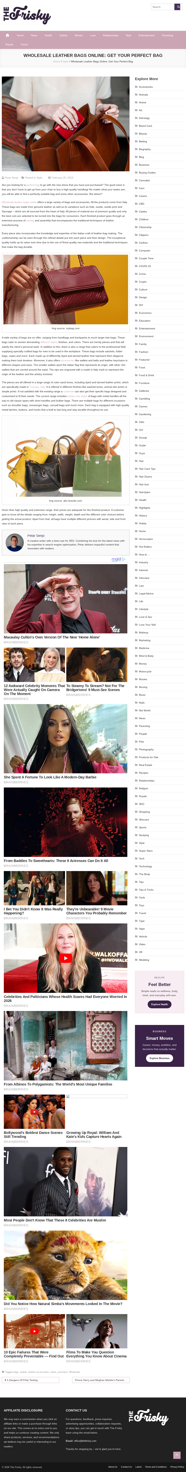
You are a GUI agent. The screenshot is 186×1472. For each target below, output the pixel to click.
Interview (144, 577)
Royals (9, 44)
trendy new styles (77, 396)
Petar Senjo (11, 177)
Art (140, 110)
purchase (63, 1372)
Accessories (146, 86)
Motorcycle (145, 671)
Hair (141, 461)
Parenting (167, 35)
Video (142, 944)
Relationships (110, 35)
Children (144, 219)
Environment (146, 336)
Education (144, 320)
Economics (145, 312)
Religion (143, 788)
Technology (145, 866)
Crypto (143, 281)
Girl (141, 429)
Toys (141, 905)
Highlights (144, 507)
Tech (141, 858)
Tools (142, 897)
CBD (141, 203)
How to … (144, 554)
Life (141, 601)
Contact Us (126, 1467)
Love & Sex (145, 616)
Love (93, 35)
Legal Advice (146, 593)
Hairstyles (144, 492)
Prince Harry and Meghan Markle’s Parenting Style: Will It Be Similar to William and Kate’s (102, 1380)
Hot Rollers (145, 546)
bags (16, 1372)
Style (128, 35)
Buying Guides (147, 172)
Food (142, 367)
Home (20, 35)
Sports (142, 827)
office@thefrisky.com (85, 1441)
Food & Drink (146, 375)
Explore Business (159, 1058)
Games (143, 406)
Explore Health (159, 1004)
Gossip (143, 437)
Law (141, 585)
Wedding (144, 959)
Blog (141, 157)
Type (142, 920)
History (143, 515)
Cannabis (144, 180)
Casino (143, 196)
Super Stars (146, 850)
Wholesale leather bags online (19, 202)
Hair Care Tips (147, 468)
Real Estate (145, 765)
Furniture (144, 383)
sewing (30, 220)
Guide (142, 445)
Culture (143, 289)
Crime (142, 273)
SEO (141, 804)
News (34, 35)
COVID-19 (145, 266)
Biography (145, 149)
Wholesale (74, 1372)
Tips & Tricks (146, 889)
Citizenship (145, 227)
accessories (67, 360)
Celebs (63, 35)
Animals (143, 94)
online (53, 1372)
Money (143, 663)
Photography (146, 749)
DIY (141, 305)
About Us (112, 1467)
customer (68, 391)
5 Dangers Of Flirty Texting (22, 1380)
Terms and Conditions (156, 1467)
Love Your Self (147, 624)
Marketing (144, 640)
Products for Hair (148, 757)
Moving (143, 687)
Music (142, 694)
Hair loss (144, 484)
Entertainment (147, 35)
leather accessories (38, 1372)
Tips (141, 881)
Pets (141, 741)
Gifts (141, 422)
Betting (143, 141)
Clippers (143, 234)
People (143, 733)
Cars (141, 188)
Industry (143, 562)
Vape (142, 928)
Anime (142, 102)
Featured (144, 359)
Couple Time (146, 258)
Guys (142, 453)
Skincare (144, 819)
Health (48, 35)
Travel (24, 44)
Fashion (143, 351)
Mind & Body (146, 655)
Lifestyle (143, 609)
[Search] (177, 7)
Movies (79, 35)
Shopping (144, 811)
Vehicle (143, 936)
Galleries (144, 390)
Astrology (144, 118)
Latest (138, 1467)
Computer (144, 250)
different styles (48, 342)
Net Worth (145, 710)
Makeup (143, 632)
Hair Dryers (145, 476)
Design (143, 297)
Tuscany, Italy (37, 386)
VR (140, 952)
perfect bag (32, 184)
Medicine (144, 648)
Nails (142, 702)
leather (23, 1372)
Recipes (143, 772)
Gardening (145, 414)
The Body (144, 874)
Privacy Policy (177, 1467)
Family (143, 344)
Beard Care (145, 125)
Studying (144, 835)
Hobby (142, 523)
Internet (143, 570)
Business (144, 164)
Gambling (144, 398)
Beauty (143, 133)
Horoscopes (146, 538)
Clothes (143, 242)
